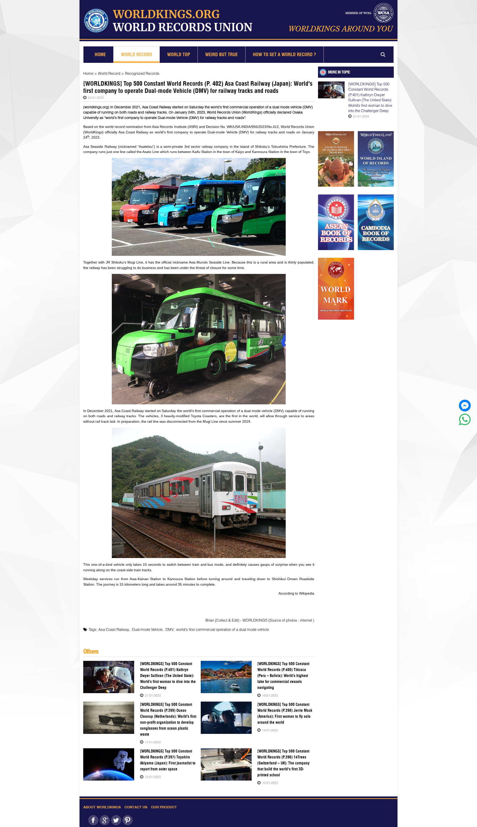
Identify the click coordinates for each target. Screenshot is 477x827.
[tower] (336, 159)
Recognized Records (142, 73)
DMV (169, 629)
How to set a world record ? (284, 54)
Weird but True (221, 54)
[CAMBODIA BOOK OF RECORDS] (376, 222)
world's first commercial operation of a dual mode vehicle (222, 629)
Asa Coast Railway (113, 629)
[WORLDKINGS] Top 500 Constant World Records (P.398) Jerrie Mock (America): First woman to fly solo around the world (284, 713)
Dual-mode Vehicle (147, 629)
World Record (136, 54)
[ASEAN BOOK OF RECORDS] (336, 222)
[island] (376, 159)
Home (100, 54)
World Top (178, 54)
